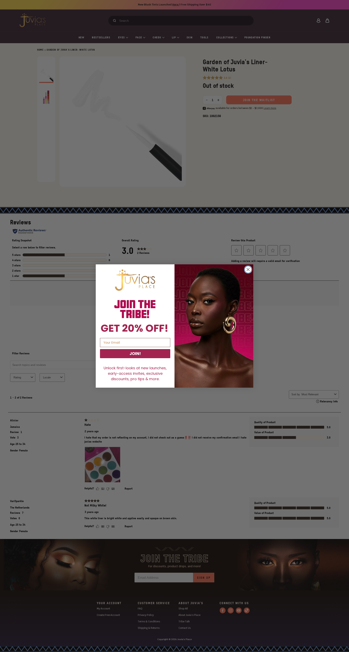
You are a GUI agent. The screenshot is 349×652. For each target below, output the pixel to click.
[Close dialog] (248, 269)
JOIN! (135, 353)
